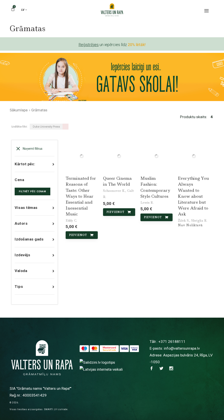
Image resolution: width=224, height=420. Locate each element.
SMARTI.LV (50, 409)
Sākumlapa (19, 110)
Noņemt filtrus (32, 148)
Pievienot (78, 235)
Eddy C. (71, 220)
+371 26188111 (172, 341)
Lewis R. (147, 202)
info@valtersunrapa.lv (182, 348)
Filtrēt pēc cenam (32, 191)
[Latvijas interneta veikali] (101, 369)
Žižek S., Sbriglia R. (192, 220)
